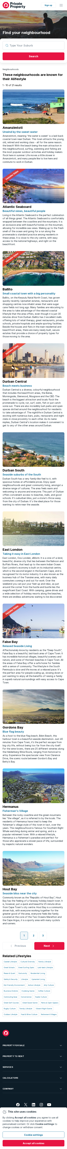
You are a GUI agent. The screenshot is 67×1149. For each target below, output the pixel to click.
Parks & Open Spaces (49, 1003)
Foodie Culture (41, 997)
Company (8, 1089)
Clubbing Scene (27, 991)
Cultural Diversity (27, 962)
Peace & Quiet (9, 973)
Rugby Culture (10, 1009)
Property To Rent (13, 1056)
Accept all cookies (33, 1143)
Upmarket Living (38, 979)
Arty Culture (49, 985)
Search (33, 56)
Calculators (10, 1078)
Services (8, 1067)
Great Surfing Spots (26, 967)
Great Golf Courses (11, 1003)
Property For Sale (14, 1045)
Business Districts (11, 991)
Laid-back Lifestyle (45, 967)
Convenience (26, 997)
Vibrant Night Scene (44, 1009)
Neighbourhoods (11, 69)
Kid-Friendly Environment (14, 985)
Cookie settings (33, 1134)
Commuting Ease (10, 997)
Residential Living (38, 973)
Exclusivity (23, 973)
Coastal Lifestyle (10, 962)
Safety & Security (11, 979)
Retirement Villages (49, 1014)
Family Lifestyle (44, 962)
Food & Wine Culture (29, 1014)
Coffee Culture (44, 991)
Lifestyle (24, 979)
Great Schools (9, 967)
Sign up (48, 5)
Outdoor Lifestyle (10, 1014)
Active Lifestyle (34, 985)
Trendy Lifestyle (25, 1009)
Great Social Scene (30, 1003)
